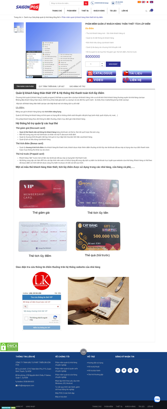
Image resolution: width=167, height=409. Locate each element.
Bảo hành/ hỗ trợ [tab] (77, 86)
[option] (19, 27)
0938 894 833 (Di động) (101, 3)
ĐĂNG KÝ (19, 407)
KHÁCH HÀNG (99, 11)
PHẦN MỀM (71, 11)
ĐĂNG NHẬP (30, 407)
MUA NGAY (113, 64)
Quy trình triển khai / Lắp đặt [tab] (52, 86)
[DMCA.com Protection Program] (8, 407)
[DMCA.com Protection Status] (9, 347)
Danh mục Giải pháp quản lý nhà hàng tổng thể (42, 17)
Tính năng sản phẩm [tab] (25, 86)
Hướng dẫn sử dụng (95, 363)
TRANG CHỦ (57, 11)
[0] (150, 10)
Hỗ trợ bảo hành (94, 371)
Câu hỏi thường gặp (95, 374)
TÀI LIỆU (113, 11)
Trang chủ (18, 17)
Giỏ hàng (118, 3)
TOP (83, 352)
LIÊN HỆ (125, 11)
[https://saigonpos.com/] (27, 7)
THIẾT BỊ (85, 11)
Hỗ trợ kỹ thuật (93, 367)
